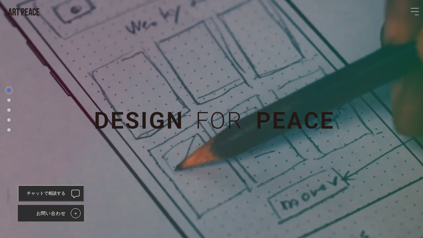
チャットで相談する (46, 193)
